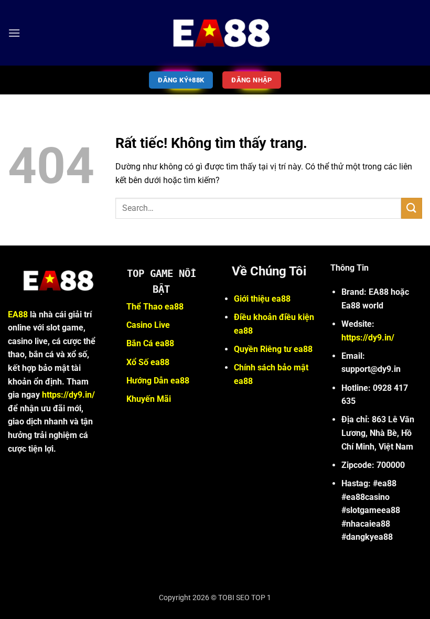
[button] (14, 33)
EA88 (18, 314)
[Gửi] (411, 208)
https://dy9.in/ (68, 395)
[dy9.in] (215, 32)
